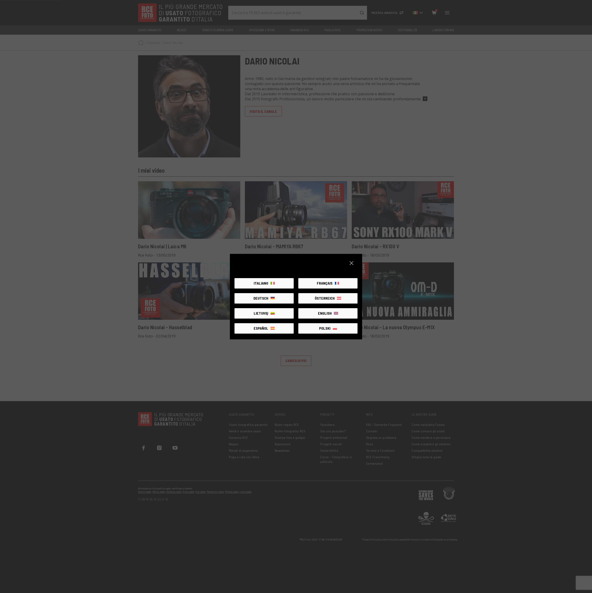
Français (325, 283)
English (325, 313)
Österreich (325, 298)
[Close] (351, 263)
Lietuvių (261, 313)
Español (261, 328)
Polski (324, 328)
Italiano (261, 283)
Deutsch (260, 298)
